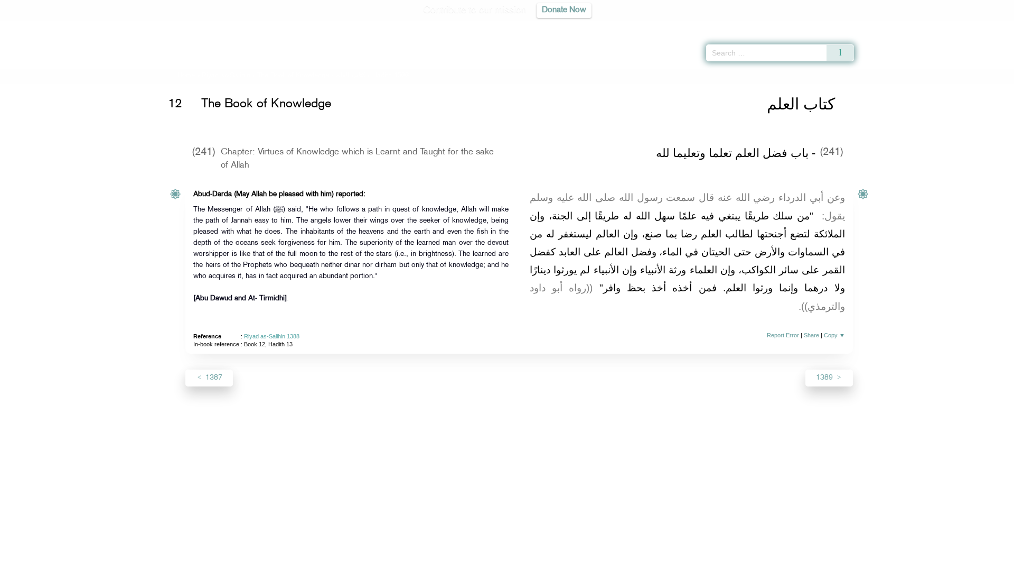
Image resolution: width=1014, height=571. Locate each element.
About (399, 561)
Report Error (783, 335)
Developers (499, 561)
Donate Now (564, 10)
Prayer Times (952, 26)
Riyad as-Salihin (226, 75)
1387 (212, 377)
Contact (539, 561)
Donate (572, 561)
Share (811, 335)
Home (186, 75)
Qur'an (882, 26)
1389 (825, 377)
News (427, 561)
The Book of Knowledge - (311, 75)
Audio (988, 26)
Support (458, 561)
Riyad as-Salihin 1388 (271, 336)
